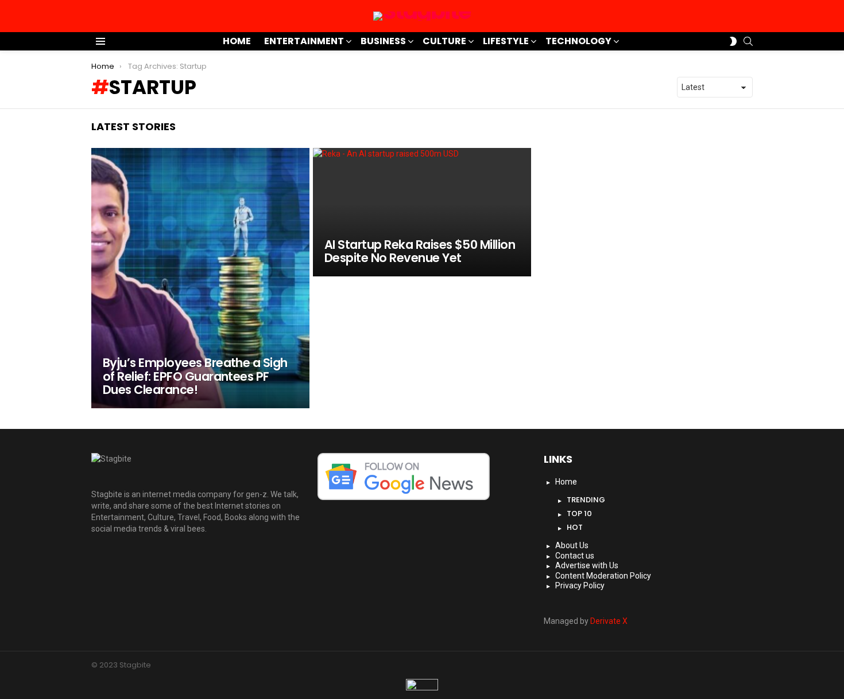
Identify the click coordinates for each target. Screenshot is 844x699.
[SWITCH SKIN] (733, 41)
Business (383, 41)
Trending (586, 499)
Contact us (574, 555)
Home (237, 41)
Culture (444, 41)
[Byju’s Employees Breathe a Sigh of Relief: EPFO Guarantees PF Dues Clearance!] (200, 278)
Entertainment (304, 41)
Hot (575, 527)
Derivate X (609, 621)
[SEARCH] (748, 41)
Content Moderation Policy (603, 575)
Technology (578, 41)
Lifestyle (506, 41)
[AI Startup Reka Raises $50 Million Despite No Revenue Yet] (422, 212)
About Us (572, 545)
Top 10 (579, 513)
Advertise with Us (586, 565)
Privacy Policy (580, 585)
